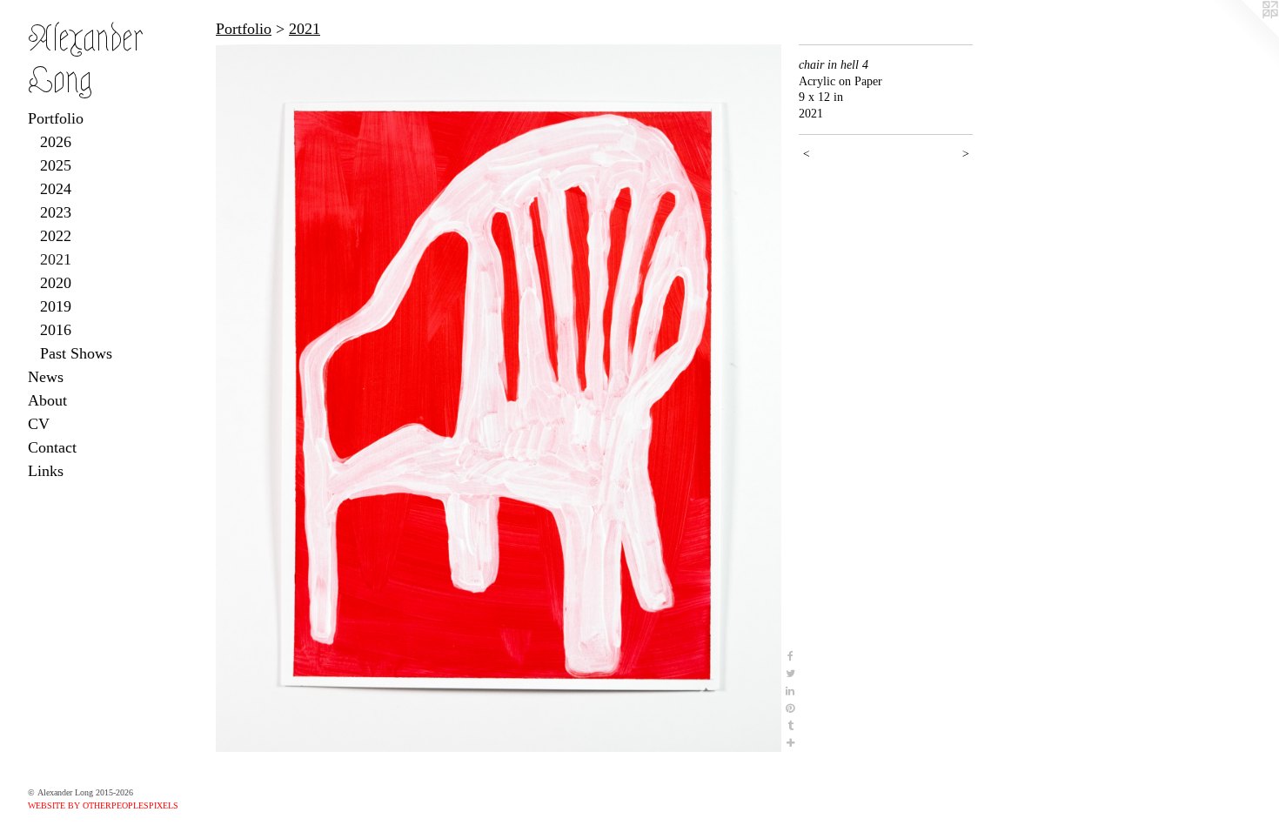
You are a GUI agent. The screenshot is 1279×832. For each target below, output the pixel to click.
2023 (55, 212)
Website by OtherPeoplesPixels (103, 805)
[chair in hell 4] (498, 398)
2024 (55, 189)
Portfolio (56, 118)
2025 (55, 165)
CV (39, 424)
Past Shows (76, 353)
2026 (55, 142)
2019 (55, 306)
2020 (55, 283)
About (47, 400)
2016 (55, 330)
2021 (55, 259)
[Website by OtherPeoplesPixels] (1244, 35)
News (46, 377)
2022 (55, 236)
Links (46, 471)
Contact (52, 447)
